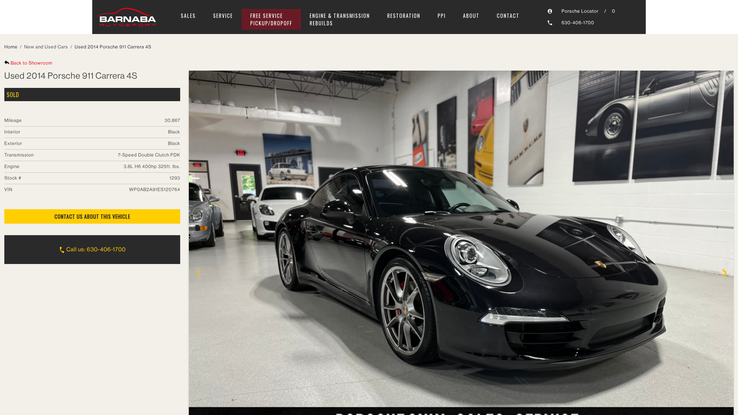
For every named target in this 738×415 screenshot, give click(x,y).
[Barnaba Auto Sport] (126, 17)
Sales (188, 15)
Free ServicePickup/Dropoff (271, 19)
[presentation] (198, 274)
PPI (442, 15)
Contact (508, 15)
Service (223, 15)
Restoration (403, 15)
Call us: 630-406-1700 (95, 249)
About (471, 15)
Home (11, 47)
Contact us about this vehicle (92, 216)
